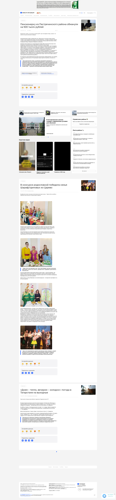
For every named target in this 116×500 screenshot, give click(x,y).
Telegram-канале (25, 73)
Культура (23, 181)
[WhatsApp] (32, 97)
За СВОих (50, 15)
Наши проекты (57, 15)
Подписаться (110, 496)
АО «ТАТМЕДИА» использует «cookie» (26, 494)
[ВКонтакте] (23, 97)
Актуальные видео (28, 15)
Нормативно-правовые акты (72, 15)
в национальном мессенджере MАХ (47, 73)
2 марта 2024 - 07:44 (23, 30)
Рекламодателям (43, 15)
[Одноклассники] (26, 97)
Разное (66, 466)
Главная (22, 15)
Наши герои (63, 15)
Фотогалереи (55, 466)
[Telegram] (29, 97)
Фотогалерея (36, 15)
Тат (84, 12)
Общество (23, 20)
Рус (80, 12)
